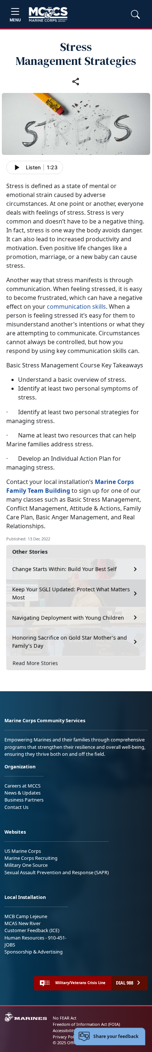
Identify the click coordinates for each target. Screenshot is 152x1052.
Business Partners (24, 799)
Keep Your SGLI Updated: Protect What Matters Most (71, 593)
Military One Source (26, 865)
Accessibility (64, 1030)
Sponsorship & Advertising (33, 951)
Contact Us (16, 807)
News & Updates (22, 792)
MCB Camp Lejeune (25, 916)
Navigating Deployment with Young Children (68, 617)
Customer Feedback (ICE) (31, 930)
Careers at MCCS (22, 785)
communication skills (76, 306)
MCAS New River (22, 923)
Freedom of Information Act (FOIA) (86, 1024)
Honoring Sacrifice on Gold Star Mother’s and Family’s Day (69, 641)
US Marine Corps (22, 851)
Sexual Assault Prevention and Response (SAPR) (56, 872)
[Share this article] (76, 81)
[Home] (48, 14)
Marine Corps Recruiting (31, 858)
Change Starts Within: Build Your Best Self (64, 568)
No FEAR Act (64, 1018)
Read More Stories (35, 663)
